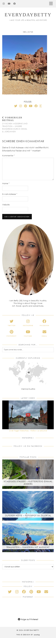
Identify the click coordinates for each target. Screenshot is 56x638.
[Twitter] (15, 106)
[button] (52, 3)
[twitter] (10, 591)
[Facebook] (14, 4)
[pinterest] (31, 591)
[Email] (46, 591)
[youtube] (39, 591)
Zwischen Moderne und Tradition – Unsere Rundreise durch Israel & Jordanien (15, 124)
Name (6, 183)
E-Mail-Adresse (9, 194)
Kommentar (8, 155)
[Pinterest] (25, 106)
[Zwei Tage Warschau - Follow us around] (28, 414)
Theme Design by (28, 634)
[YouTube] (9, 4)
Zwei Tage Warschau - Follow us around (28, 430)
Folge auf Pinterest (29, 619)
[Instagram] (4, 4)
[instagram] (17, 591)
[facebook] (24, 591)
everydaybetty (28, 14)
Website (6, 204)
